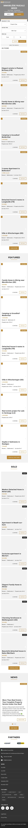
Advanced (22, 41)
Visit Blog (14, 728)
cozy (19, 792)
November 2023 (4, 784)
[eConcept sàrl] (7, 743)
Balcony (4, 792)
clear (15, 41)
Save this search (14, 45)
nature (3, 797)
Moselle (21, 794)
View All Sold (14, 668)
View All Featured (14, 457)
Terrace (3, 799)
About (9, 14)
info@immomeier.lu (8, 760)
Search (19, 14)
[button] (14, 24)
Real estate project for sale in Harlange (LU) (13, 412)
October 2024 (4, 777)
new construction (12, 797)
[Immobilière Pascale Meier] (5, 2)
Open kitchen (21, 797)
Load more (14, 248)
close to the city (12, 792)
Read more (21, 719)
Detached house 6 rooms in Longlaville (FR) (13, 348)
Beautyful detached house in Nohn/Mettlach (14, 652)
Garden (15, 794)
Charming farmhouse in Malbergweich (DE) (11, 619)
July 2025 (3, 770)
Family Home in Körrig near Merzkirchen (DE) (13, 281)
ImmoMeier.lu (9, 824)
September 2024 (4, 781)
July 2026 (3, 767)
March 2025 (3, 774)
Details (23, 80)
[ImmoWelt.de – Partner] (20, 743)
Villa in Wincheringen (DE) (13, 380)
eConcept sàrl (19, 824)
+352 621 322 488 (8, 756)
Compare (15, 80)
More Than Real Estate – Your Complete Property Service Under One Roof (12, 702)
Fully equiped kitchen (6, 794)
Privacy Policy (4, 817)
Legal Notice (3, 814)
